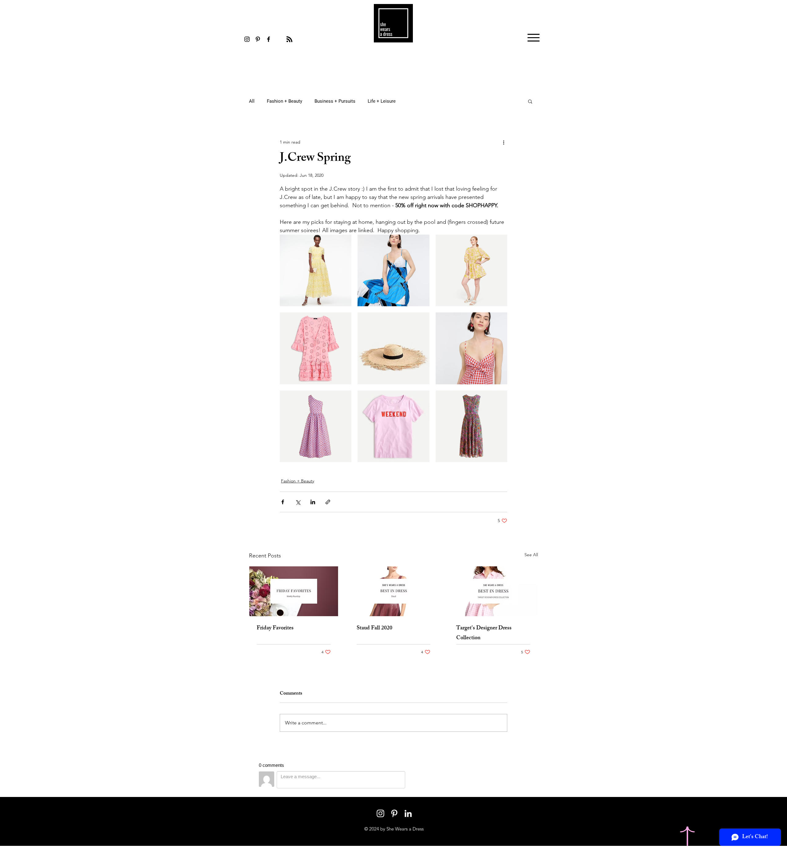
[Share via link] (328, 502)
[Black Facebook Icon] (268, 39)
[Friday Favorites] (293, 591)
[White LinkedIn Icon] (408, 813)
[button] (534, 38)
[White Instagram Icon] (380, 813)
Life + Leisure (382, 101)
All (252, 101)
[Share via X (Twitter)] (298, 502)
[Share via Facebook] (283, 502)
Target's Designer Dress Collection (484, 633)
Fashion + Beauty (284, 101)
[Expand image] (343, 242)
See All (531, 554)
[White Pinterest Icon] (394, 813)
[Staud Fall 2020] (393, 591)
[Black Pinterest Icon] (257, 39)
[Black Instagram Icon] (247, 39)
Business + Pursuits (334, 101)
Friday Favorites (275, 628)
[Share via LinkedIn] (313, 502)
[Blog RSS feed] (289, 39)
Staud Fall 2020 (374, 628)
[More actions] (503, 142)
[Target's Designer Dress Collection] (493, 591)
